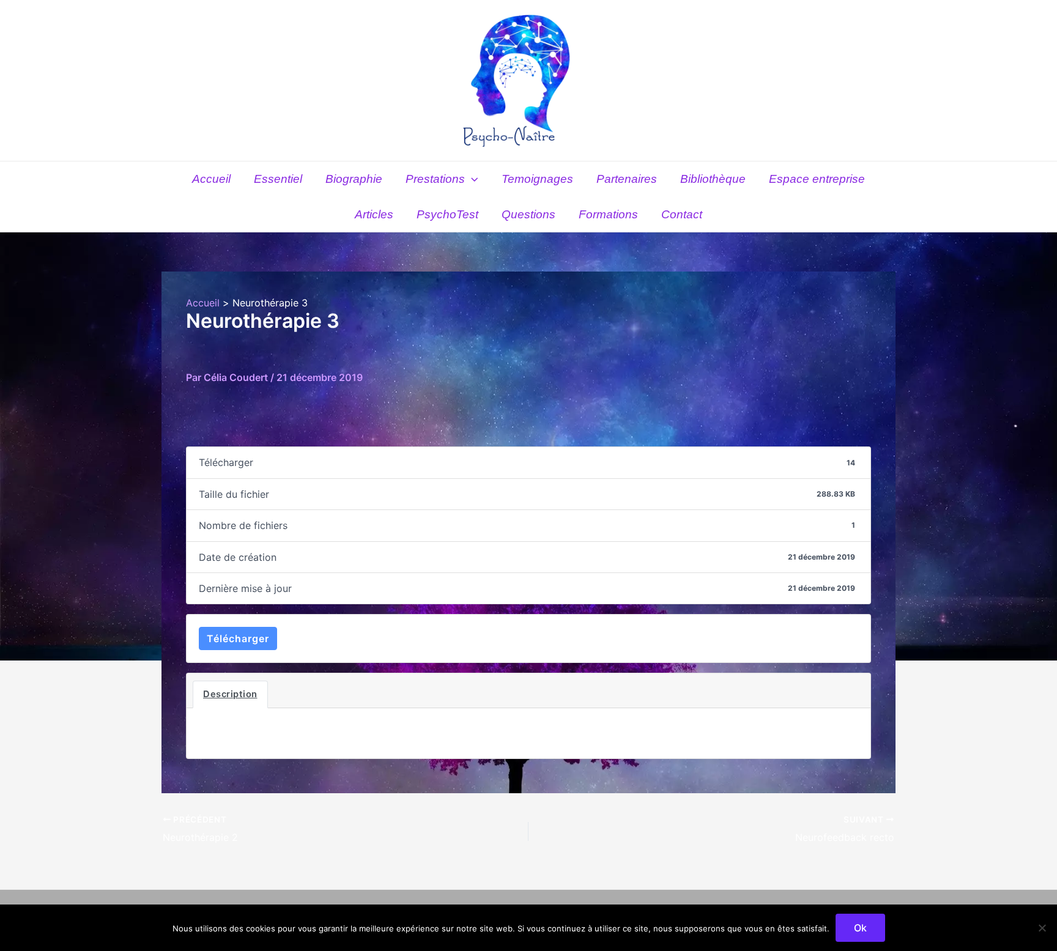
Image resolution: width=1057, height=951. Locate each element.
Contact (681, 214)
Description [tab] (230, 694)
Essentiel (278, 178)
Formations (608, 214)
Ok (860, 928)
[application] (471, 179)
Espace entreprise (817, 178)
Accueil (211, 178)
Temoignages (537, 178)
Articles (374, 214)
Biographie (353, 178)
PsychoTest (447, 214)
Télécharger (238, 638)
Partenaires (626, 178)
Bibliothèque (713, 178)
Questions (528, 214)
